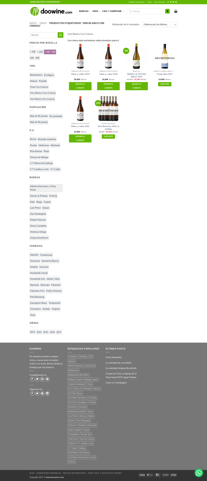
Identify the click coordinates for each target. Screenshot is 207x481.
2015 (45, 332)
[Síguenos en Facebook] (168, 2)
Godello (34, 267)
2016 (52, 332)
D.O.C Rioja (73, 389)
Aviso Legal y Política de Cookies (105, 473)
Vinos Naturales (114, 357)
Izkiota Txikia (53, 279)
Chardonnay (46, 255)
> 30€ (33, 52)
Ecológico (49, 75)
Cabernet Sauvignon (76, 384)
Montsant (55, 145)
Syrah (86, 430)
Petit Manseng (37, 297)
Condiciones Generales (48, 473)
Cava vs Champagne (116, 382)
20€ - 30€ (34, 58)
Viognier (56, 309)
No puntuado (55, 116)
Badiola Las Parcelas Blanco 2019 (136, 75)
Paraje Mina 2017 (165, 74)
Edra (32, 202)
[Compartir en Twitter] (37, 379)
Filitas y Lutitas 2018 (108, 74)
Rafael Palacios (38, 220)
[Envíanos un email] (176, 2)
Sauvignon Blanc (38, 303)
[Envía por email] (42, 379)
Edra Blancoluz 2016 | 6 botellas (108, 127)
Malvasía (34, 285)
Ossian (45, 208)
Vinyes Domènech (39, 238)
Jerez (90, 411)
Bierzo (33, 139)
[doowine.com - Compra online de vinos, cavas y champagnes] (51, 11)
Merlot (91, 416)
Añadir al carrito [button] (80, 86)
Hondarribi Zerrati (39, 273)
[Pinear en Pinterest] (47, 379)
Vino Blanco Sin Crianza (42, 99)
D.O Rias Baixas (75, 393)
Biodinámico (36, 75)
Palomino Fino (37, 291)
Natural (33, 81)
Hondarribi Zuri (37, 279)
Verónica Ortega (38, 232)
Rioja (46, 151)
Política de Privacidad (74, 473)
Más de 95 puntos (39, 116)
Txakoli (71, 443)
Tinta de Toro (85, 434)
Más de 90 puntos (39, 122)
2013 (32, 332)
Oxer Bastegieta (38, 214)
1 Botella (72, 357)
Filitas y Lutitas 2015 (80, 126)
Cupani (47, 202)
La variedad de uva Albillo (119, 363)
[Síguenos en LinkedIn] (47, 393)
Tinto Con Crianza (39, 87)
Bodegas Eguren (91, 380)
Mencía (83, 416)
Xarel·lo (71, 462)
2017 (59, 332)
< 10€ (40, 52)
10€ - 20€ (51, 52)
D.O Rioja (92, 398)
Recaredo (92, 425)
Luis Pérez (35, 208)
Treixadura (35, 309)
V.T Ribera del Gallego (41, 163)
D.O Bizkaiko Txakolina (90, 389)
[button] (167, 11)
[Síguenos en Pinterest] (42, 393)
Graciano (44, 267)
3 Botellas (82, 357)
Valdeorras (43, 145)
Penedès (82, 425)
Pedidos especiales (136, 2)
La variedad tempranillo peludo (121, 368)
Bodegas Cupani (75, 380)
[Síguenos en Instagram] (171, 2)
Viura (32, 315)
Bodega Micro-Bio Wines (78, 375)
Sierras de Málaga (39, 157)
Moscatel (45, 285)
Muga (39, 202)
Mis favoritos (159, 2)
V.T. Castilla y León (85, 443)
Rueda (33, 145)
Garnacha (35, 261)
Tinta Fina (72, 439)
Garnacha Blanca (50, 261)
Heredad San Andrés (76, 411)
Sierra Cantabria (38, 226)
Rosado (43, 81)
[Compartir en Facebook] (32, 379)
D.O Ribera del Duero (77, 398)
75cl (91, 357)
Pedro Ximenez (54, 291)
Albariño (34, 255)
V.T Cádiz (55, 169)
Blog (149, 2)
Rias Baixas (36, 151)
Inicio (33, 23)
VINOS (95, 11)
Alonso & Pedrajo (39, 196)
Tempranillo (54, 303)
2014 (39, 332)
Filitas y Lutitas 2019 (80, 74)
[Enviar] (60, 35)
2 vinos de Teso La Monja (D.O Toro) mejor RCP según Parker (121, 375)
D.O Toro (72, 402)
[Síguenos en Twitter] (173, 2)
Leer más (164, 84)
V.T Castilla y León (39, 169)
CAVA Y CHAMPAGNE (112, 11)
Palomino (56, 285)
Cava (90, 384)
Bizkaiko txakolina (47, 139)
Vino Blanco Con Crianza (42, 93)
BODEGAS (84, 11)
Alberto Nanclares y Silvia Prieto (43, 188)
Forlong (53, 196)
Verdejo (46, 309)
